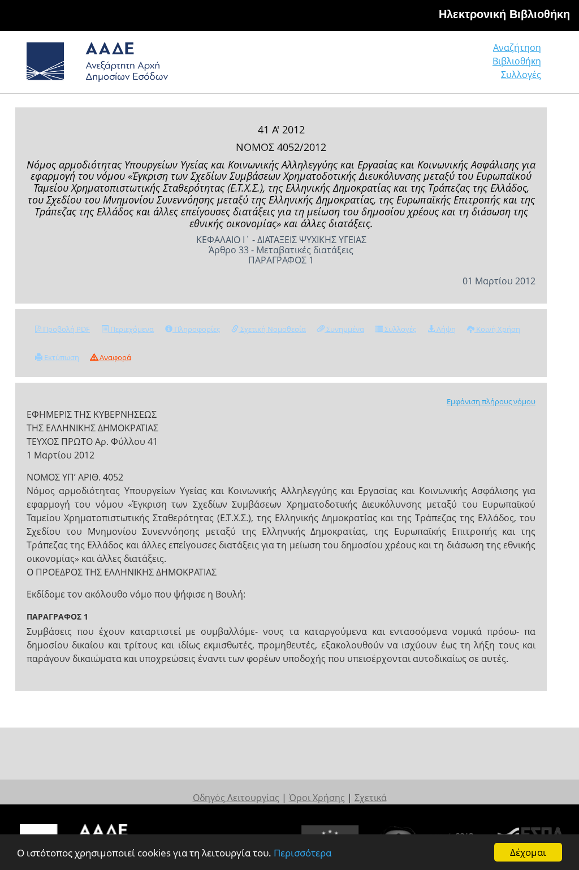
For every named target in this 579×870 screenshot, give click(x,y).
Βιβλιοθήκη (516, 61)
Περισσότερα (302, 852)
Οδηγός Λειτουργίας (236, 797)
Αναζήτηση (517, 47)
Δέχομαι (528, 852)
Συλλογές (521, 74)
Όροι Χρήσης (317, 797)
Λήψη (445, 329)
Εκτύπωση (60, 357)
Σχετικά (371, 797)
